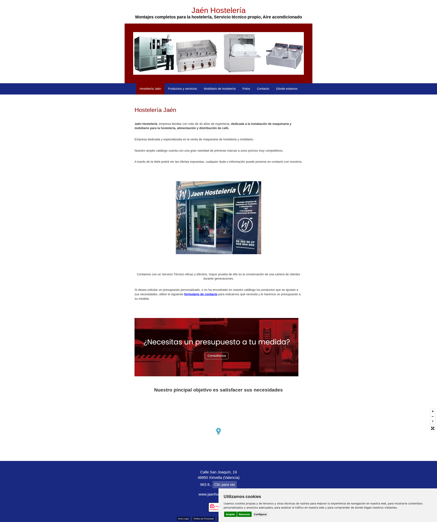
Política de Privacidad (204, 519)
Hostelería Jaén (150, 88)
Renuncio (244, 514)
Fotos (246, 88)
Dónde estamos (287, 88)
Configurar (260, 514)
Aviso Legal (183, 519)
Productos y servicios (182, 88)
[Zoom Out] (432, 416)
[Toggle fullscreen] (432, 428)
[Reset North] (432, 421)
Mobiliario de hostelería (220, 88)
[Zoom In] (432, 411)
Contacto (263, 88)
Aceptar (230, 514)
